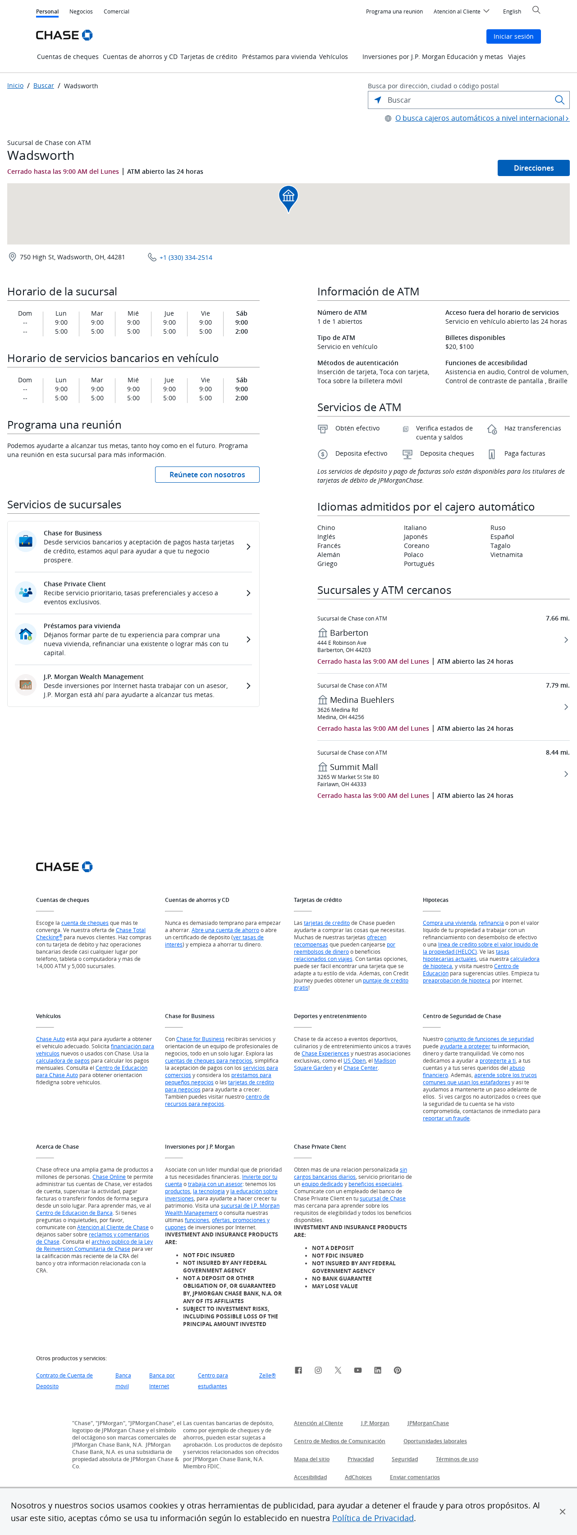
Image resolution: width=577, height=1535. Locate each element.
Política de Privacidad (373, 1517)
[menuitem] (394, 12)
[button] (562, 1511)
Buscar (43, 85)
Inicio (15, 85)
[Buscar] (560, 100)
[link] (298, 1371)
